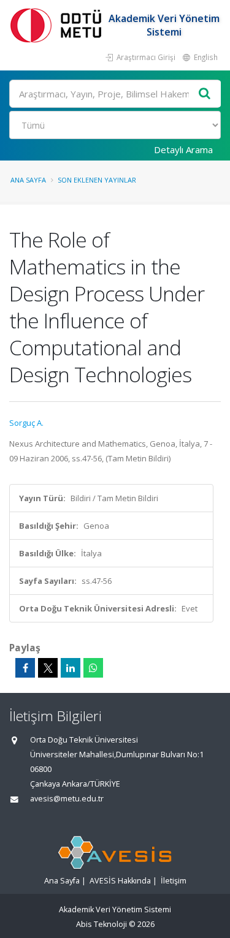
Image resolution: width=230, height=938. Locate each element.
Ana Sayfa (28, 179)
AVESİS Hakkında (120, 881)
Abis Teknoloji (101, 924)
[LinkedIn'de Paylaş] (70, 668)
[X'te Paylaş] (48, 668)
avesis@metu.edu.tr (67, 798)
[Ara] (205, 94)
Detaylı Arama (183, 149)
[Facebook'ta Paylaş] (25, 668)
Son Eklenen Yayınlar (97, 179)
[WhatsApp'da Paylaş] (93, 668)
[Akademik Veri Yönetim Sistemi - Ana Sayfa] (58, 25)
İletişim (173, 881)
